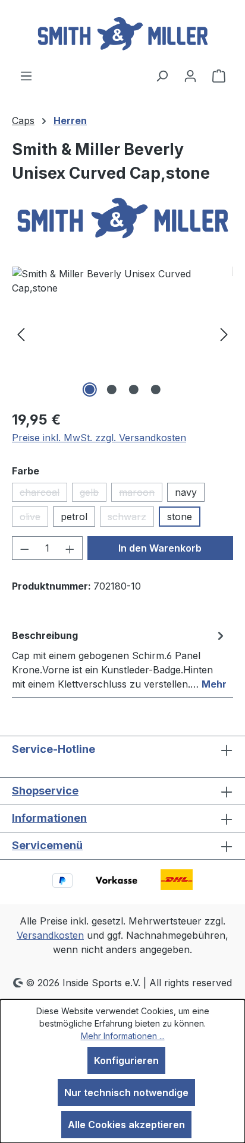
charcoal (43, 494)
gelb (93, 494)
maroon (140, 494)
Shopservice (45, 790)
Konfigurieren (126, 1060)
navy (186, 492)
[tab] (119, 659)
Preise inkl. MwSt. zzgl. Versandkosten (99, 438)
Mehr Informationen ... (123, 1036)
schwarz (131, 519)
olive (34, 519)
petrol (74, 517)
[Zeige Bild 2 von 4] (111, 389)
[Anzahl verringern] (24, 548)
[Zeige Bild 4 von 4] (155, 389)
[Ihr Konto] (190, 75)
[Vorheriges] (21, 333)
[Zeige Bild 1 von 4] (89, 389)
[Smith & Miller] (122, 218)
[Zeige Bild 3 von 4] (133, 389)
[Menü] (26, 75)
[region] (122, 333)
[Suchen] (161, 75)
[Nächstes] (224, 333)
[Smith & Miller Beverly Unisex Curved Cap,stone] (122, 333)
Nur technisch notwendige (126, 1092)
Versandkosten (50, 935)
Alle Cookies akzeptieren (126, 1125)
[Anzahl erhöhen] (70, 548)
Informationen (49, 818)
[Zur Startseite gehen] (122, 34)
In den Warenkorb (160, 548)
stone (179, 517)
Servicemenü (47, 845)
